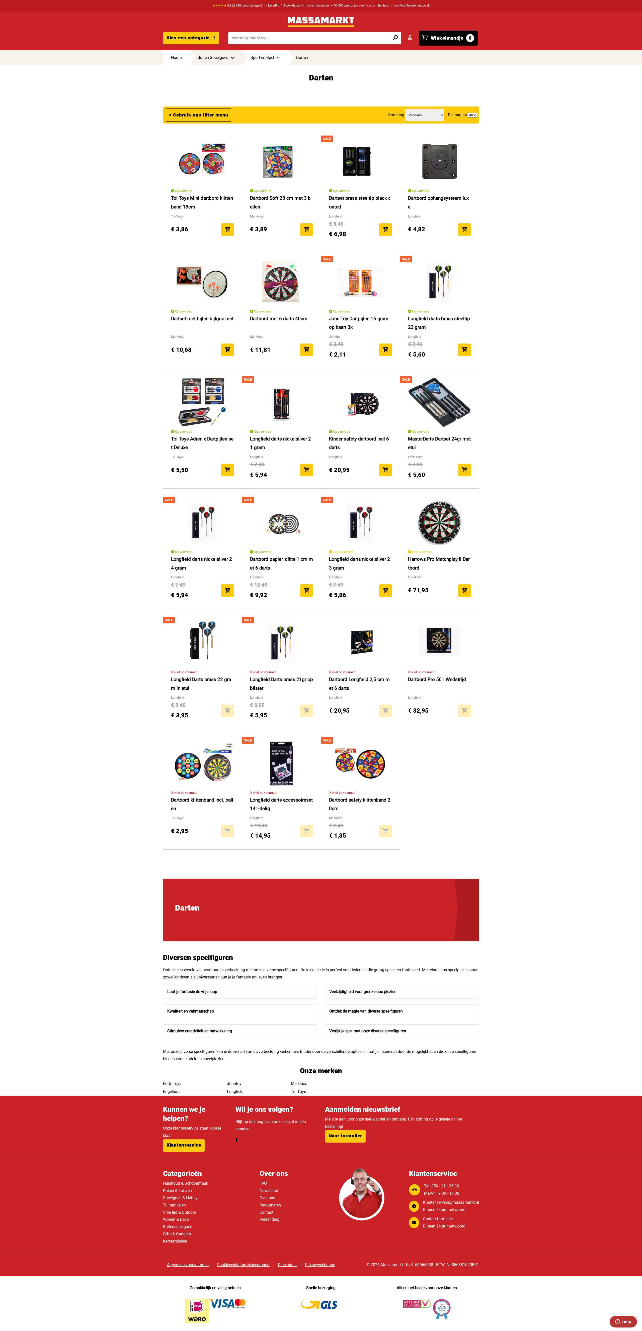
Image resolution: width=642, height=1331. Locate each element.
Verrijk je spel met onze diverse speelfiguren (367, 1031)
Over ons (267, 1197)
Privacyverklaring (320, 1264)
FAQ (263, 1183)
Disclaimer (287, 1264)
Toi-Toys (298, 1091)
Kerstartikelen (175, 1241)
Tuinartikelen (174, 1205)
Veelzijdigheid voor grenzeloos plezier (362, 991)
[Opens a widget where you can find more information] (623, 1322)
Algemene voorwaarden (188, 1264)
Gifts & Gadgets (177, 1234)
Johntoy (234, 1083)
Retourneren (270, 1205)
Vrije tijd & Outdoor (179, 1212)
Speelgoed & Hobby (180, 1197)
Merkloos (299, 1083)
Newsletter (269, 1190)
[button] (184, 1145)
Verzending (269, 1219)
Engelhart (171, 1091)
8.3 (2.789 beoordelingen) (237, 5)
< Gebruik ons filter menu (198, 115)
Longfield (235, 1091)
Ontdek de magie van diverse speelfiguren (366, 1011)
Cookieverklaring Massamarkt (243, 1264)
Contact (266, 1212)
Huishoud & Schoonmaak (185, 1183)
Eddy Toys (172, 1083)
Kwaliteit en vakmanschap (190, 1011)
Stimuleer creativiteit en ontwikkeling (199, 1031)
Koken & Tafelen (177, 1190)
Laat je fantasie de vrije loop (192, 991)
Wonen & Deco (176, 1219)
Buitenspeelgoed (177, 1226)
